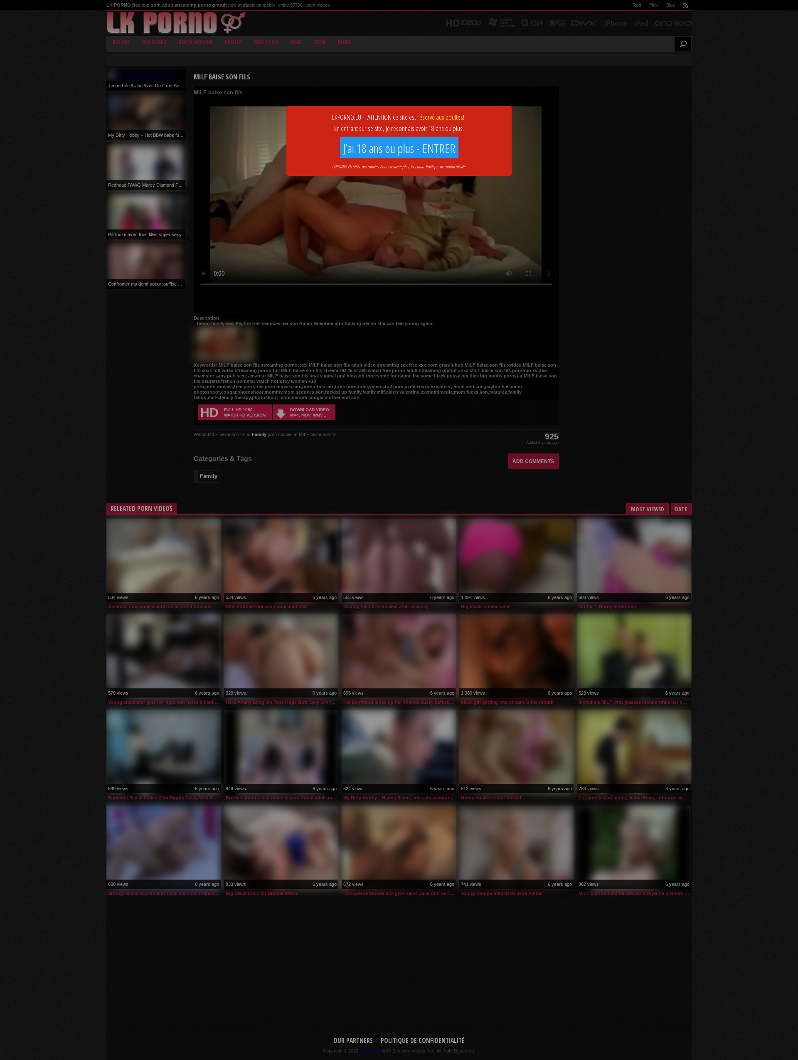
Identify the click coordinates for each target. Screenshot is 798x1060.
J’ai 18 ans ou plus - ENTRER (399, 148)
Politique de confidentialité (445, 166)
